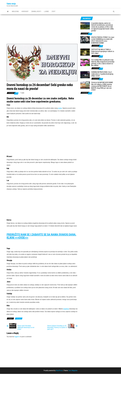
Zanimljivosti (36, 11)
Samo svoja (11, 3)
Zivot (53, 11)
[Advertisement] (42, 30)
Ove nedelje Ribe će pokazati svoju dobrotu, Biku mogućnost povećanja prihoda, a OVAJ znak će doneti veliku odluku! (102, 62)
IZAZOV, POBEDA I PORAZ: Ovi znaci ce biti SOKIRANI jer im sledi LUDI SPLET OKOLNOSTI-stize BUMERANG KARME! (102, 40)
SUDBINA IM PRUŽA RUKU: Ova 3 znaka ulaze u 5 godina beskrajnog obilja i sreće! (102, 74)
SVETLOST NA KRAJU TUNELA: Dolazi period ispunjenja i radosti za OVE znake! (102, 51)
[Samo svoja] (7, 11)
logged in (17, 337)
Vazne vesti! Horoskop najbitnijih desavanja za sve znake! (25, 327)
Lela (22, 93)
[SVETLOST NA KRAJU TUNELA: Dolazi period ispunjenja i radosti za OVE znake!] (85, 52)
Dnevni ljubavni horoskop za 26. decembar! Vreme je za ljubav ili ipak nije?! (57, 327)
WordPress (59, 370)
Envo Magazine (73, 370)
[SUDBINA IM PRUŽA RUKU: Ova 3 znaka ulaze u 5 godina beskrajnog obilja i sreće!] (85, 74)
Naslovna (15, 11)
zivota (60, 108)
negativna (66, 309)
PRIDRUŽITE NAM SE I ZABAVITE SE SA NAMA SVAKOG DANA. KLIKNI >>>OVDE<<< (41, 236)
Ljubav (46, 11)
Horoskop (24, 11)
